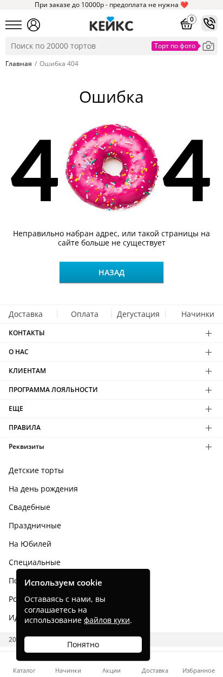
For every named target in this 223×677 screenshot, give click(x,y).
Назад (111, 272)
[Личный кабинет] (33, 24)
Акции (111, 669)
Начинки (197, 314)
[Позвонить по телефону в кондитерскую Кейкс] (209, 23)
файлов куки (107, 620)
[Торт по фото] (208, 46)
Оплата (85, 314)
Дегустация (138, 314)
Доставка (26, 314)
